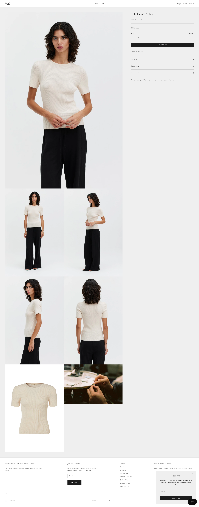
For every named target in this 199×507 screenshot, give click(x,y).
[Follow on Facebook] (6, 494)
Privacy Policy (124, 486)
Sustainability (124, 480)
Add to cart (162, 45)
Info (103, 4)
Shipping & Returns (126, 476)
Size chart (191, 33)
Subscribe (176, 498)
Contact (122, 463)
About (122, 467)
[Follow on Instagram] (11, 494)
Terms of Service (125, 483)
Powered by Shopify (110, 501)
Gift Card (123, 470)
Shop (96, 4)
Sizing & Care (124, 473)
